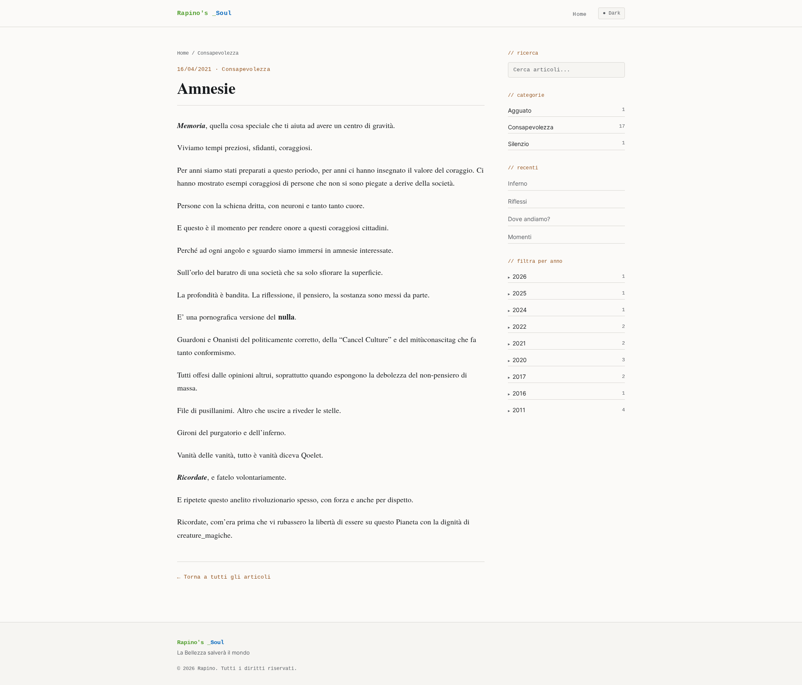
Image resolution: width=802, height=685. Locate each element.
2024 (520, 309)
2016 (519, 393)
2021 (519, 343)
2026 (520, 276)
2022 (519, 326)
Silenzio (566, 143)
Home (579, 14)
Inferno (517, 183)
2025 (520, 293)
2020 (520, 359)
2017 (519, 376)
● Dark (611, 13)
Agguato (566, 110)
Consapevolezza (566, 127)
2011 (519, 409)
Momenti (519, 236)
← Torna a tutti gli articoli (224, 577)
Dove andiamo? (529, 218)
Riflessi (517, 201)
